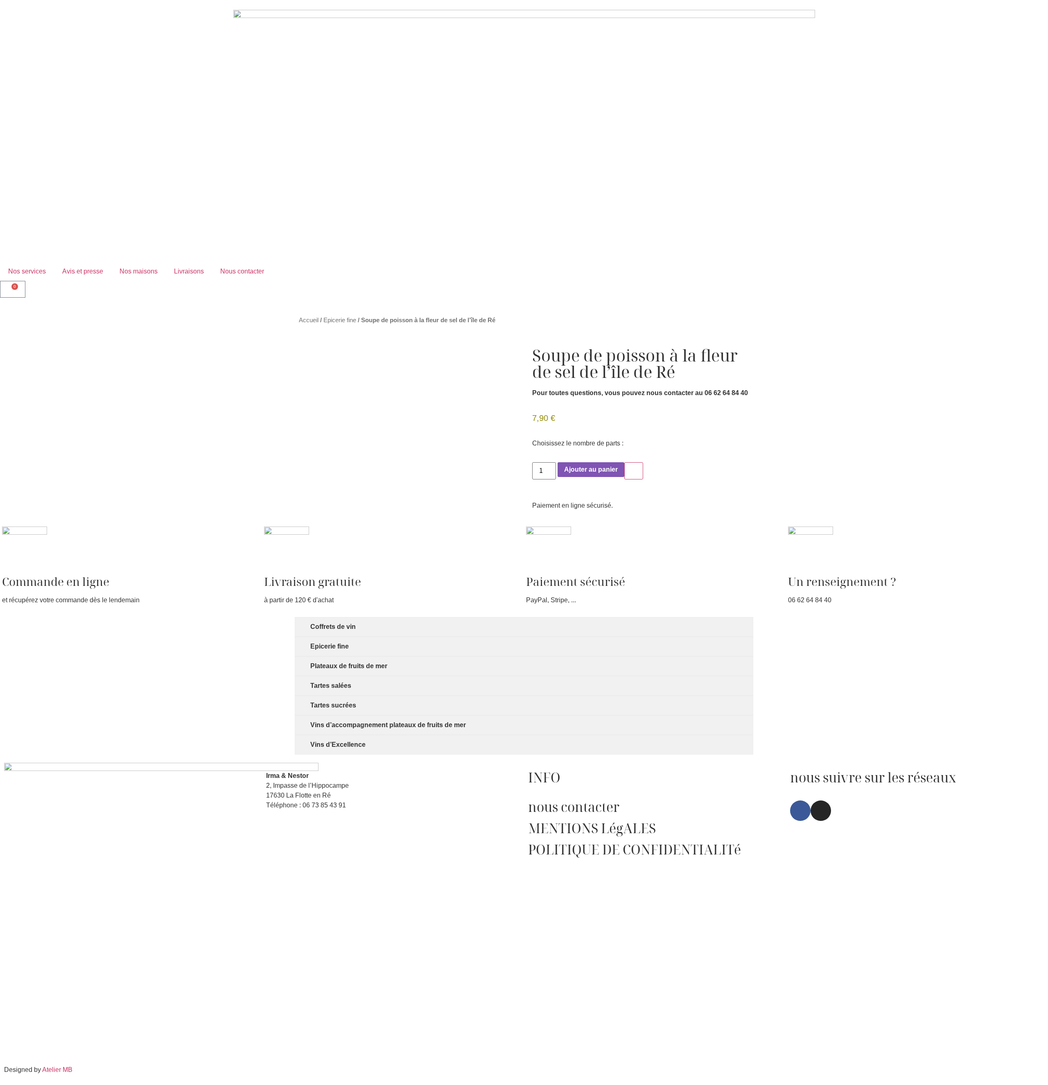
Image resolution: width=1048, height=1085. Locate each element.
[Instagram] (821, 810)
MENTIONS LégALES (592, 828)
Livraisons (189, 271)
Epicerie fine (339, 320)
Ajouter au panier (591, 469)
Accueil (308, 320)
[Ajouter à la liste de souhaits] (633, 470)
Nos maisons (139, 271)
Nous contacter (242, 271)
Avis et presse (82, 271)
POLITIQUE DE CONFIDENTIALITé (634, 849)
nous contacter (573, 807)
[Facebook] (800, 810)
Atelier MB (57, 1069)
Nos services (27, 271)
